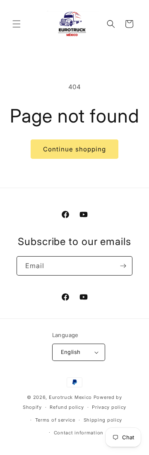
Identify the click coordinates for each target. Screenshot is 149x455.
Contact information (78, 433)
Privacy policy (109, 407)
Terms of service (55, 420)
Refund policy (67, 407)
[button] (16, 24)
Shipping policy (103, 420)
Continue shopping (74, 149)
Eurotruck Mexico (70, 397)
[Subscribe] (123, 266)
